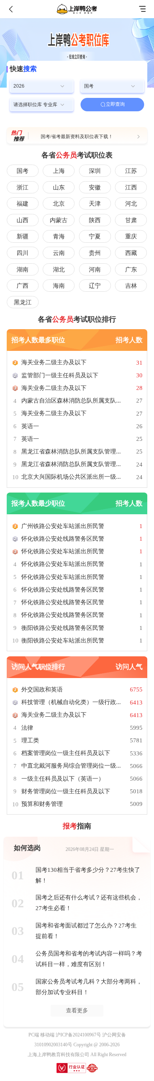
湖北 (59, 269)
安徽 (95, 187)
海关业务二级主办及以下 (53, 362)
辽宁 (95, 286)
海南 (59, 286)
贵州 (95, 253)
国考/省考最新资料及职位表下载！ (77, 136)
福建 (22, 203)
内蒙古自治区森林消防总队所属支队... (71, 400)
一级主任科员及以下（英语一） (62, 779)
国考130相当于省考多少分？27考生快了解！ (88, 875)
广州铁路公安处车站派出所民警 (62, 526)
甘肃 (131, 220)
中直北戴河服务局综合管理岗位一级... (71, 766)
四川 (22, 253)
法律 (27, 728)
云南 (59, 253)
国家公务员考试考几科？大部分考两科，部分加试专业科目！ (89, 986)
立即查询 (115, 104)
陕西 (95, 220)
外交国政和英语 (42, 689)
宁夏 (95, 236)
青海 (59, 236)
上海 (59, 171)
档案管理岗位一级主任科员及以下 (65, 753)
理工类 (30, 740)
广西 (22, 286)
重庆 (131, 236)
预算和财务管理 (42, 804)
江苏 (131, 171)
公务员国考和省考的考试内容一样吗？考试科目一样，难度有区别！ (89, 958)
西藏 (131, 253)
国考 (22, 171)
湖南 (22, 269)
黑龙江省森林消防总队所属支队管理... (71, 451)
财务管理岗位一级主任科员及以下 (65, 791)
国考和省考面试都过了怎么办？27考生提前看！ (86, 930)
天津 (95, 203)
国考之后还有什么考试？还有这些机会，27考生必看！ (89, 902)
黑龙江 (23, 302)
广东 (131, 269)
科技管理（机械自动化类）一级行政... (71, 702)
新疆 (22, 236)
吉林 (131, 286)
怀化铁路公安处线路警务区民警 (62, 539)
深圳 (95, 171)
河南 (95, 269)
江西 (131, 187)
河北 (131, 203)
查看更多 (77, 1011)
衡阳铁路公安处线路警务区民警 (62, 628)
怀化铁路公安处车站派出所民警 (62, 551)
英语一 (30, 426)
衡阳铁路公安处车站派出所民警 (62, 640)
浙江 (22, 187)
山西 (22, 220)
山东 (59, 187)
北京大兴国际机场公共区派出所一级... (71, 477)
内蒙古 (59, 220)
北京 (59, 203)
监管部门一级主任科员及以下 (59, 375)
